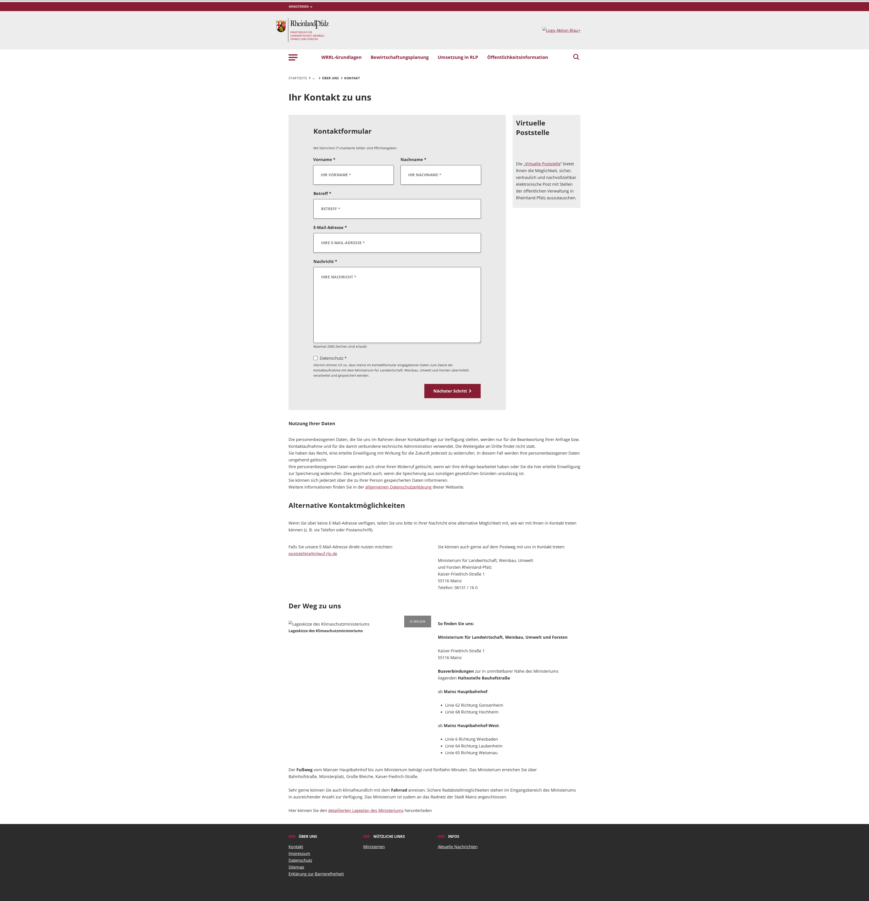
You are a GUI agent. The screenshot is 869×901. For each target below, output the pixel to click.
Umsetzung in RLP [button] (458, 57)
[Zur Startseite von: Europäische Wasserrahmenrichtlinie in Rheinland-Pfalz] (302, 30)
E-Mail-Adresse (330, 227)
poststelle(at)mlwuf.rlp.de (313, 553)
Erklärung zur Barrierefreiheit (316, 874)
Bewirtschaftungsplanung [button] (400, 57)
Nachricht (325, 261)
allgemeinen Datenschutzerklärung (398, 487)
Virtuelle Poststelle (543, 163)
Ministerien (374, 846)
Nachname (413, 159)
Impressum (299, 853)
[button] (293, 56)
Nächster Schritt (450, 391)
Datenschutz (300, 860)
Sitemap (296, 867)
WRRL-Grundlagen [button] (341, 57)
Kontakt (296, 846)
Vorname (324, 159)
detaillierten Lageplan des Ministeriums (365, 810)
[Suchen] (576, 57)
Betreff (322, 193)
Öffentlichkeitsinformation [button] (517, 57)
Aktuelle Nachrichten (457, 846)
